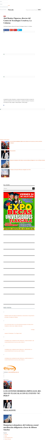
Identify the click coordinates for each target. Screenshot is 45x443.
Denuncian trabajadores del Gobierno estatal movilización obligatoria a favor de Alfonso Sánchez (27, 160)
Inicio (1, 1)
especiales (6, 434)
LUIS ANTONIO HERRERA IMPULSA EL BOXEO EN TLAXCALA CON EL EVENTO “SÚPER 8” (22, 393)
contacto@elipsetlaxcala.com (13, 372)
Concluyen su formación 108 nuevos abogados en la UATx (20, 169)
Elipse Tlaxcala (8, 10)
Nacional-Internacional (4, 6)
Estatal (1, 4)
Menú (39, 9)
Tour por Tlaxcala (3, 9)
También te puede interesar (4, 139)
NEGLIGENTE (12, 150)
